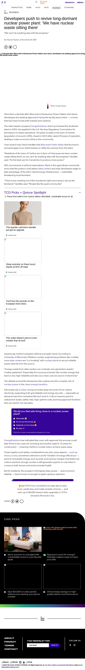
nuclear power (11, 385)
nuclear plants (52, 361)
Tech (46, 7)
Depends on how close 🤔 (26, 425)
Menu (80, 3)
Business (56, 7)
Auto (37, 7)
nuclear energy (26, 390)
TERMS (9, 645)
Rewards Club (47, 496)
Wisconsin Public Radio (52, 145)
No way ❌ (20, 428)
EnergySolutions (38, 126)
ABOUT (9, 638)
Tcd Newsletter (38, 641)
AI (47, 397)
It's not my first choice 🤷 (26, 422)
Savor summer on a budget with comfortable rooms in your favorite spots (24, 557)
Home (28, 7)
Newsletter (16, 7)
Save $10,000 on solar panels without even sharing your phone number (24, 594)
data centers (45, 169)
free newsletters (39, 486)
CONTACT (11, 649)
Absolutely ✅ (21, 418)
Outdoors (69, 7)
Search (69, 3)
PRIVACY (10, 642)
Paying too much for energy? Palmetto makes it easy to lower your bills (62, 557)
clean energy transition (36, 385)
